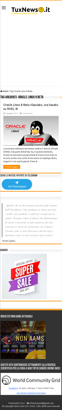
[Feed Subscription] (61, 97)
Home (5, 91)
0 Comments (27, 113)
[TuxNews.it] (31, 9)
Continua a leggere (11, 167)
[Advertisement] (31, 52)
